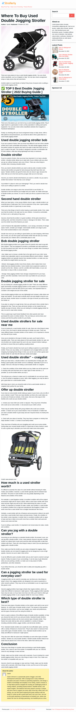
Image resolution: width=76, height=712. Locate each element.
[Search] (71, 15)
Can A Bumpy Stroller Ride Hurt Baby (65, 55)
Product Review (28, 6)
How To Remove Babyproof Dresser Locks (65, 71)
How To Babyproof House (65, 48)
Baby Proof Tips (5, 6)
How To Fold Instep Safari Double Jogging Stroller (66, 63)
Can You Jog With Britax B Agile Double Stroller (22, 709)
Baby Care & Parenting (17, 6)
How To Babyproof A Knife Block (65, 78)
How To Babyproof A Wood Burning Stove (63, 709)
